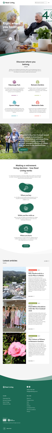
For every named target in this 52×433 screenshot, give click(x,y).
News (28, 404)
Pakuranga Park (6, 398)
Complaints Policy (31, 407)
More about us (23, 149)
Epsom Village (6, 402)
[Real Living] (8, 2)
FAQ (28, 402)
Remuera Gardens (7, 400)
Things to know (30, 400)
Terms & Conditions (31, 409)
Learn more (27, 246)
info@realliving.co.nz (32, 391)
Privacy (28, 411)
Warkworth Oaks (7, 404)
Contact (29, 405)
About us (29, 398)
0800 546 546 (30, 389)
